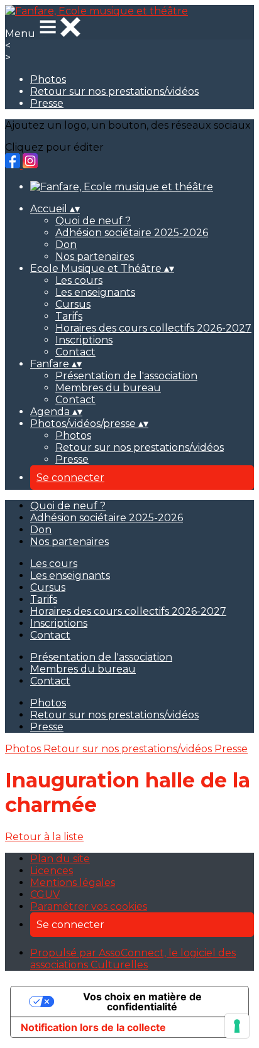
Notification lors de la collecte (93, 1027)
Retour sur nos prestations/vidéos (114, 91)
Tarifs (68, 316)
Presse (46, 103)
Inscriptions (84, 340)
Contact (75, 352)
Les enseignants (95, 292)
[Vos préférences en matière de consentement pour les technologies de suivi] (237, 1026)
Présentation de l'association (126, 376)
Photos (48, 79)
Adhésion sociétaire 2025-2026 (131, 233)
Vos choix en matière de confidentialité (142, 1001)
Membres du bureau (108, 388)
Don (66, 245)
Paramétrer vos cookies (88, 906)
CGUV (45, 894)
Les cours (78, 280)
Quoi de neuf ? (93, 221)
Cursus (73, 304)
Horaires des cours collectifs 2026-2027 (153, 328)
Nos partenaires (94, 256)
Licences (51, 871)
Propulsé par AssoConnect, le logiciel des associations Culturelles (133, 959)
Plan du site (60, 859)
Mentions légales (72, 883)
